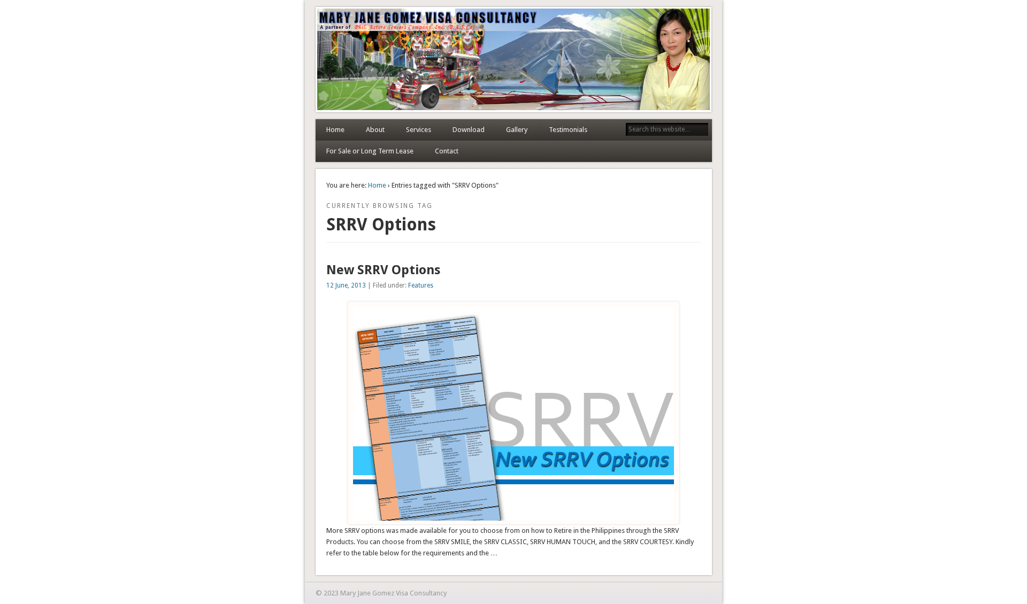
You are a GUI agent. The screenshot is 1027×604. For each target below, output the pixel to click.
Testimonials (568, 130)
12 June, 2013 (346, 285)
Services (418, 130)
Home (335, 130)
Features (420, 285)
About (375, 130)
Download (469, 130)
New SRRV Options (383, 269)
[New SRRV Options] (513, 518)
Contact (446, 151)
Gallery (516, 130)
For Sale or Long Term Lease (369, 151)
